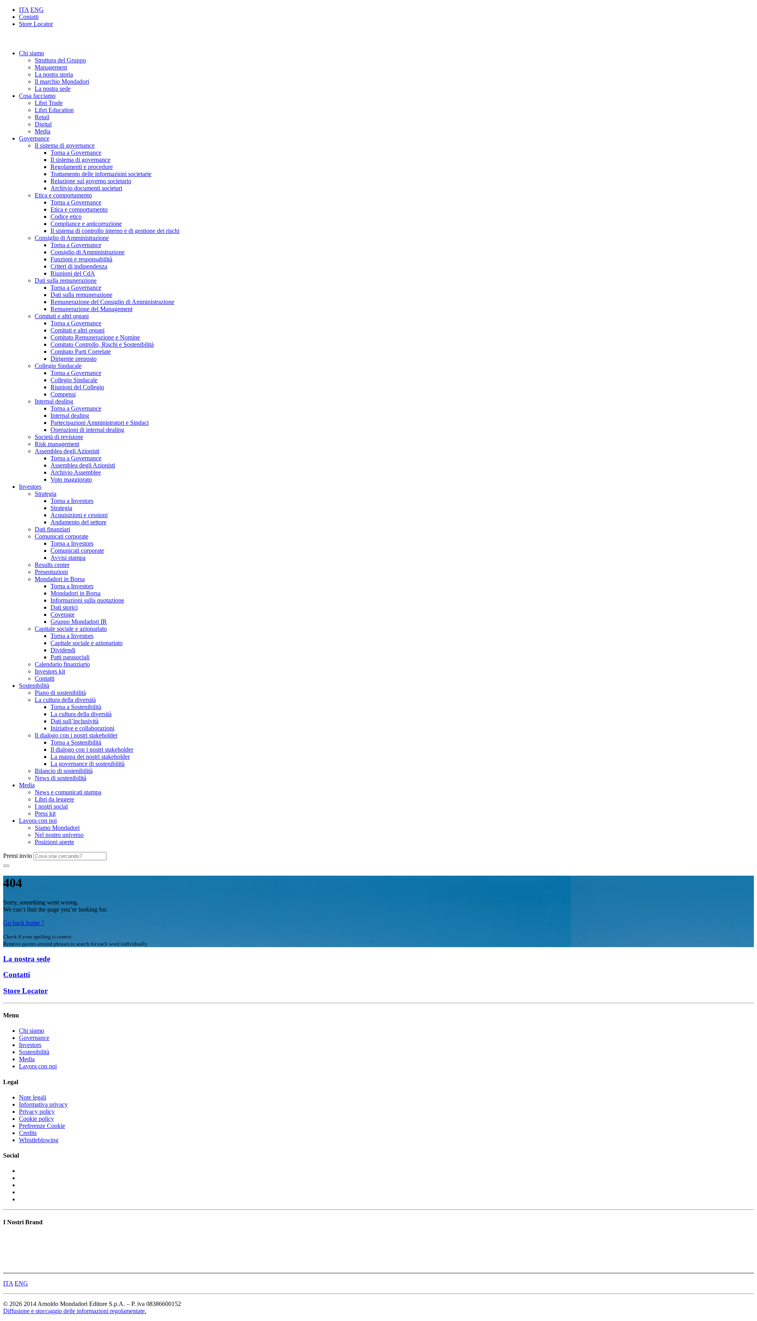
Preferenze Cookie (42, 1125)
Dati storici (64, 607)
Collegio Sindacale (58, 365)
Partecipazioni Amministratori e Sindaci (99, 422)
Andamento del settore (78, 522)
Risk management (57, 444)
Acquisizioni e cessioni (79, 515)
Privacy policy (37, 1111)
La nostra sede (53, 88)
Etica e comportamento (63, 195)
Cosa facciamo (37, 95)
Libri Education (54, 110)
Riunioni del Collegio (77, 387)
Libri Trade (49, 102)
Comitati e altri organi (62, 316)
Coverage (62, 614)
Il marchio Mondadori (62, 81)
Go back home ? (23, 922)
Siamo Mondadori (57, 827)
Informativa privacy (43, 1104)
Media (42, 131)
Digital (43, 124)
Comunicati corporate (61, 536)
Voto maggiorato (71, 479)
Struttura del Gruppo (60, 60)
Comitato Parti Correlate (80, 351)
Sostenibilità (34, 685)
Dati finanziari (52, 529)
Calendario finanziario (62, 664)
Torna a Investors (71, 500)
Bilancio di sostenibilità (64, 770)
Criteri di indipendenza (78, 266)
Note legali (32, 1097)
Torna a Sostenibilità (75, 707)
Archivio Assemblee (75, 472)
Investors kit (50, 671)
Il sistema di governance (65, 145)
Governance (34, 138)
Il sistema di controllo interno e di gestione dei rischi (114, 230)
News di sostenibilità (60, 778)
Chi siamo (31, 53)
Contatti (29, 16)
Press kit (45, 813)
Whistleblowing (38, 1140)
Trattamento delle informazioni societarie (100, 174)
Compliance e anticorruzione (86, 223)
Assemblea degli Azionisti (67, 451)
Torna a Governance (75, 152)
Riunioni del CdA (72, 273)
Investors (30, 486)
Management (51, 67)
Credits (28, 1133)
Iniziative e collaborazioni (82, 728)
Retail (42, 117)
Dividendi (62, 650)
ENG (37, 9)
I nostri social (51, 806)
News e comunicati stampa (68, 792)
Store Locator (36, 24)
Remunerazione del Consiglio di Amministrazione (112, 301)
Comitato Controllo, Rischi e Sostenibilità (102, 344)
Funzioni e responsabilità (81, 259)
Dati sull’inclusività (74, 721)
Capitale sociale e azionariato (71, 628)
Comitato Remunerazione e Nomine (95, 337)
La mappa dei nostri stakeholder (90, 756)
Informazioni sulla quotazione (87, 600)
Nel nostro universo (59, 834)
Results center (52, 564)
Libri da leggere (54, 799)
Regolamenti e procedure (81, 166)
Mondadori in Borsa (60, 579)
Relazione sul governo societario (90, 181)
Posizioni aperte (54, 842)
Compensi (63, 394)
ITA (24, 9)
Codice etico (66, 216)
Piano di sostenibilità (60, 692)
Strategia (45, 493)
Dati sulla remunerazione (66, 280)
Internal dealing (54, 401)
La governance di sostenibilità (87, 763)
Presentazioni (51, 572)
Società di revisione (59, 436)
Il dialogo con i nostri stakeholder (76, 735)
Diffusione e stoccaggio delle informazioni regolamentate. (74, 1311)
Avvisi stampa (68, 557)
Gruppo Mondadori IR (78, 621)
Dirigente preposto (73, 358)
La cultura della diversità (65, 699)
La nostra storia (54, 74)
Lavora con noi (38, 820)
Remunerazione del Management (91, 309)
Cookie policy (36, 1118)
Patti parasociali (69, 657)
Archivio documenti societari (86, 188)
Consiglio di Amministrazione (72, 238)
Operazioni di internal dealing (87, 429)
